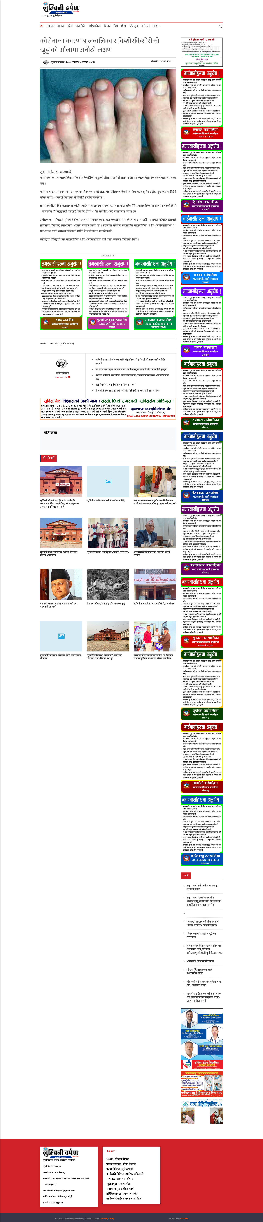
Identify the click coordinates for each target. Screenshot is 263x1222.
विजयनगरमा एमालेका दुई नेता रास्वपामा (202, 935)
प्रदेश (70, 26)
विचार (107, 26)
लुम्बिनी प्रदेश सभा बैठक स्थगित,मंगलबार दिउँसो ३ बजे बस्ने (58, 553)
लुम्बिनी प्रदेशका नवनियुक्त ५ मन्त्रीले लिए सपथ (108, 552)
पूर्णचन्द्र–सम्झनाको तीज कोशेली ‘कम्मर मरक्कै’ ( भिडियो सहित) (203, 923)
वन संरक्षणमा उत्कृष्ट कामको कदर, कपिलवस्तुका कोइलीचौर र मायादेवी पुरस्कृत (131, 369)
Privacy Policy (107, 1218)
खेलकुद (134, 26)
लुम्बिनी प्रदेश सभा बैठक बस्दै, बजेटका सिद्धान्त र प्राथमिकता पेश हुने (104, 656)
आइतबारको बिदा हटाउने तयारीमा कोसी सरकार (152, 553)
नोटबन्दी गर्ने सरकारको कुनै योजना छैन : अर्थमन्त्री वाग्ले (204, 984)
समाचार (50, 26)
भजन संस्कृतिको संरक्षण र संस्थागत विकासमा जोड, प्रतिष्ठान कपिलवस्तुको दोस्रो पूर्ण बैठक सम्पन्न (204, 949)
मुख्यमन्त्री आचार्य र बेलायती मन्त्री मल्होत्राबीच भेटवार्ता (60, 656)
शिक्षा (124, 26)
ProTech (184, 1218)
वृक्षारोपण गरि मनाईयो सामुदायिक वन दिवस (116, 385)
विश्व (116, 26)
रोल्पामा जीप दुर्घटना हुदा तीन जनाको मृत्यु (106, 604)
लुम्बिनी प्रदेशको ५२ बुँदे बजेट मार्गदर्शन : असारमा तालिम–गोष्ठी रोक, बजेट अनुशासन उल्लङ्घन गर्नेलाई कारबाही (59, 503)
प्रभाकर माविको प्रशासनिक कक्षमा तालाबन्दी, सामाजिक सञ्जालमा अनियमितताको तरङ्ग (132, 377)
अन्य (155, 26)
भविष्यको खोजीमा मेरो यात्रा (200, 961)
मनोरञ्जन (145, 26)
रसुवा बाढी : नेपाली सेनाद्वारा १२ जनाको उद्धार (202, 887)
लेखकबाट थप (61, 377)
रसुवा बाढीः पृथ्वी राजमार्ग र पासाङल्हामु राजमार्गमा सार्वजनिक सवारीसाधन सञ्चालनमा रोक (204, 901)
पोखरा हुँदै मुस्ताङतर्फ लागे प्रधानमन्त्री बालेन (199, 972)
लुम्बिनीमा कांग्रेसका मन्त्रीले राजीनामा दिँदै (106, 500)
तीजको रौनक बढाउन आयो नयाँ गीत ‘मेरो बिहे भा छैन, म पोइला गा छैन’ (128, 391)
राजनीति (80, 26)
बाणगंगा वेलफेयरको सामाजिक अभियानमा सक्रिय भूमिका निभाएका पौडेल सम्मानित (153, 656)
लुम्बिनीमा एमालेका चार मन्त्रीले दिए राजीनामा (154, 604)
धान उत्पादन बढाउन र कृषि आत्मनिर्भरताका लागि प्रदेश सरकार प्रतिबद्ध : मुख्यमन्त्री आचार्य (154, 502)
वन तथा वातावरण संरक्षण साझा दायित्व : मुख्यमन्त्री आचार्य (58, 605)
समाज (61, 26)
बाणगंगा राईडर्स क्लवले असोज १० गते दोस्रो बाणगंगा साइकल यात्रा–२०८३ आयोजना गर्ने (204, 997)
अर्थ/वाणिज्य (94, 26)
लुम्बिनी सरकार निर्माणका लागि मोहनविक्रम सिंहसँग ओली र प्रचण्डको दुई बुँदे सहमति (130, 361)
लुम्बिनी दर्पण (57, 62)
